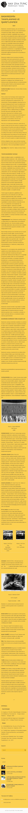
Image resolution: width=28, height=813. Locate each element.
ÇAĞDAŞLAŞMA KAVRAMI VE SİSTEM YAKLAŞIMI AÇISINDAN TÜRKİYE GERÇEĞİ (16, 778)
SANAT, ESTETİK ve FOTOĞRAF (14, 772)
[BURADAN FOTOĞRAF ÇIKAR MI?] (3, 767)
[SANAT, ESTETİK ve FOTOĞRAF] (3, 772)
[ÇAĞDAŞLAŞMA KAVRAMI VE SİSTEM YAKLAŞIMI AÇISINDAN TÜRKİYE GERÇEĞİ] (3, 778)
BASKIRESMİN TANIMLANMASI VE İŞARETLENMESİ (15, 785)
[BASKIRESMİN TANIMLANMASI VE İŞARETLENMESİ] (3, 785)
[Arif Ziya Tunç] (14, 4)
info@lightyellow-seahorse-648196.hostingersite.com (14, 799)
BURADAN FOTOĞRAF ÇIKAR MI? (15, 766)
